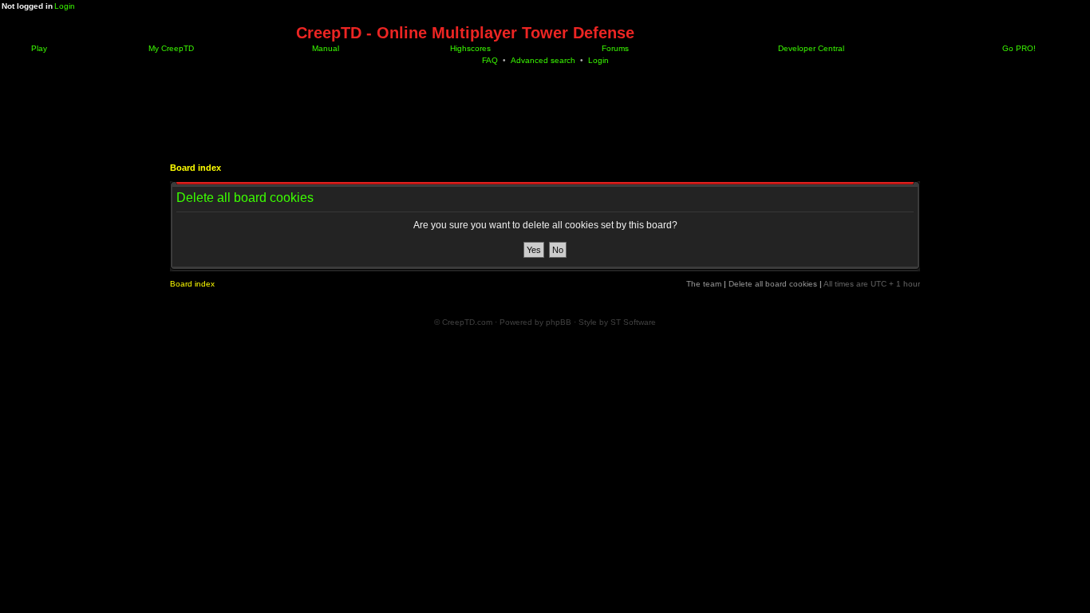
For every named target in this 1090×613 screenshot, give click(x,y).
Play (38, 48)
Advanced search (543, 60)
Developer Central (810, 48)
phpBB (558, 322)
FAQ (490, 60)
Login (64, 6)
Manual (324, 48)
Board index (195, 167)
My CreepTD (170, 48)
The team (703, 283)
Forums (614, 48)
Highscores (469, 48)
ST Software (633, 322)
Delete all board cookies (773, 283)
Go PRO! (1018, 48)
